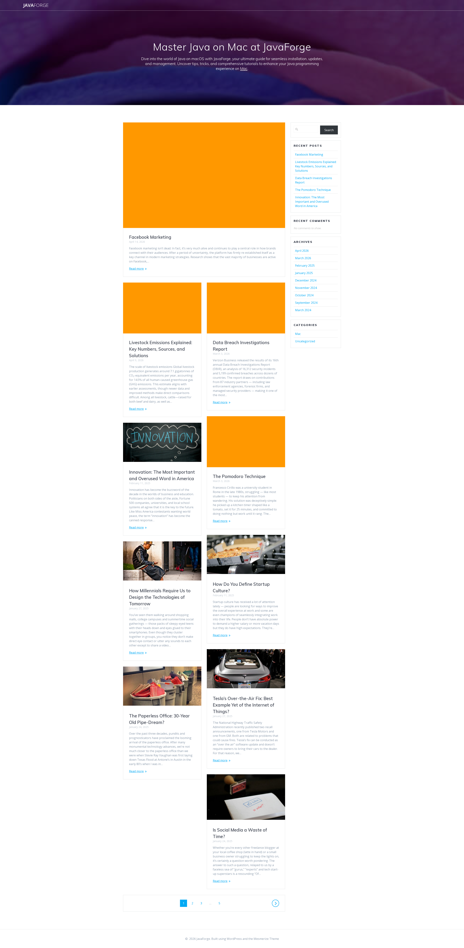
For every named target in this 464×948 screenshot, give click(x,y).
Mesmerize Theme (266, 939)
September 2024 (306, 303)
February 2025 (305, 266)
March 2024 (303, 310)
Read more (136, 269)
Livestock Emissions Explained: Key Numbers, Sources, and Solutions (160, 349)
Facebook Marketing (150, 237)
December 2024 (305, 280)
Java (36, 5)
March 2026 (303, 258)
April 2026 (302, 251)
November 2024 (306, 288)
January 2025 (304, 273)
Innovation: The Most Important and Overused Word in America (312, 201)
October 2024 (304, 295)
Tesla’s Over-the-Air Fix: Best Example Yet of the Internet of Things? (243, 705)
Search (329, 130)
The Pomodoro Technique (239, 476)
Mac (243, 68)
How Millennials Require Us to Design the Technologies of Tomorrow (159, 597)
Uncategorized (305, 341)
